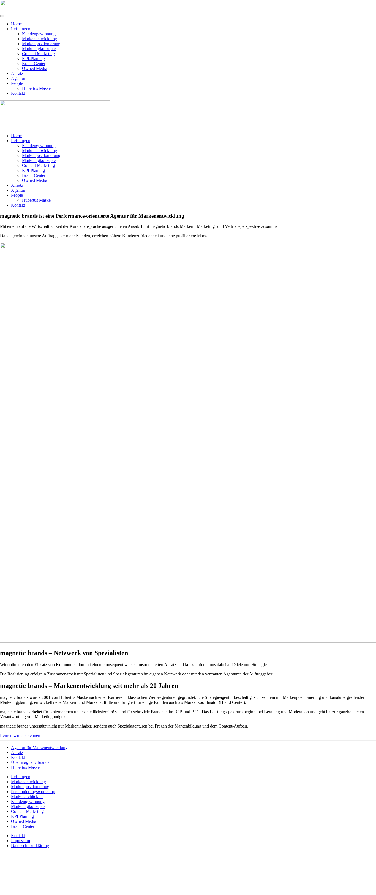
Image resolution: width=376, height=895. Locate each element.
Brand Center (33, 63)
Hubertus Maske (36, 88)
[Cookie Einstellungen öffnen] (41, 892)
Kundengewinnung (39, 33)
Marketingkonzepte (39, 48)
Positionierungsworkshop (33, 791)
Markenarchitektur (27, 796)
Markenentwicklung (39, 38)
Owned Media (34, 68)
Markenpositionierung (41, 43)
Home (16, 23)
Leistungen (20, 28)
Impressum (20, 840)
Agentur (18, 78)
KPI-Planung (33, 58)
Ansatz (17, 73)
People (17, 83)
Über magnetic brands (30, 762)
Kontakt (18, 93)
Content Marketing (38, 53)
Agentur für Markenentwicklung (39, 747)
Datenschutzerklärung (30, 845)
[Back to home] (27, 9)
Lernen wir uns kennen (20, 735)
